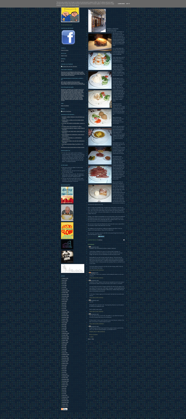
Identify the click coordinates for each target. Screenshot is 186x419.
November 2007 (65, 315)
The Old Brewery (70, 71)
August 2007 (64, 310)
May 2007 (64, 305)
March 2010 (64, 365)
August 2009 (64, 352)
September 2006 (65, 290)
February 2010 (65, 363)
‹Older (92, 339)
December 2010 (65, 381)
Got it (128, 3)
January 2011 (65, 382)
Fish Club (63, 96)
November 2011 (65, 400)
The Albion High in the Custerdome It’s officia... (72, 126)
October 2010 (65, 377)
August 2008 (64, 331)
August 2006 (64, 289)
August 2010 (64, 374)
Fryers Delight (75, 98)
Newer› (89, 339)
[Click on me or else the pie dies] (67, 220)
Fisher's (66, 90)
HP (61, 61)
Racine (81, 74)
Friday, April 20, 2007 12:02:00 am (96, 270)
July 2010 (64, 372)
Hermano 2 (93, 272)
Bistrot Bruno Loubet (79, 71)
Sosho (68, 84)
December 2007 (65, 317)
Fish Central (70, 93)
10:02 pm (100, 239)
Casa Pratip (82, 84)
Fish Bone (82, 96)
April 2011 (64, 388)
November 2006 (65, 294)
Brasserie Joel (64, 71)
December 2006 (65, 296)
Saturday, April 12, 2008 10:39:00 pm (97, 331)
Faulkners (76, 99)
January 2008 (65, 319)
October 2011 (65, 398)
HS (63, 61)
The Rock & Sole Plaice (70, 94)
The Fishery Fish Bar (77, 93)
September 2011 (65, 397)
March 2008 (64, 322)
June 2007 (64, 306)
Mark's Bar (63, 81)
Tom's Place (76, 96)
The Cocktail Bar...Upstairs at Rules (70, 82)
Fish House (76, 97)
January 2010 (65, 361)
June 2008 (64, 328)
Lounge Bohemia (74, 83)
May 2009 (64, 347)
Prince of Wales (76, 74)
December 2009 (65, 359)
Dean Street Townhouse (79, 73)
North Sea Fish (64, 97)
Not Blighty (66, 105)
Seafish (69, 92)
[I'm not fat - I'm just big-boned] (67, 203)
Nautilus (62, 94)
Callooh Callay (64, 84)
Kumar (65, 55)
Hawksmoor (80, 83)
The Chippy (71, 90)
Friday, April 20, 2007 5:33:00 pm (96, 297)
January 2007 (65, 297)
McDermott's (63, 89)
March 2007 (64, 301)
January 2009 (65, 340)
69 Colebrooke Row (70, 81)
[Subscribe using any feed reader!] (66, 111)
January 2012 (65, 404)
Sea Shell (81, 98)
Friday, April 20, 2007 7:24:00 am (96, 277)
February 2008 (65, 320)
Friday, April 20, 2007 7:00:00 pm (96, 311)
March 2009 (64, 343)
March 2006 (64, 280)
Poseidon (76, 89)
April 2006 (64, 282)
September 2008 (65, 333)
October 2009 (65, 356)
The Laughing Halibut (76, 92)
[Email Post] (124, 240)
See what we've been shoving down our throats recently (72, 147)
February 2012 (65, 405)
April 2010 (64, 366)
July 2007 (64, 308)
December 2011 (65, 402)
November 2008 (65, 336)
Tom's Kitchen (71, 97)
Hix (66, 74)
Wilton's (72, 73)
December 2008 (65, 338)
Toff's (66, 93)
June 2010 (64, 370)
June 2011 (64, 391)
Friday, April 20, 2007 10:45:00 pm (96, 323)
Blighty (62, 105)
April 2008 (64, 324)
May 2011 (64, 390)
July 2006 (64, 287)
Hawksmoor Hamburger (69, 75)
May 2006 (64, 283)
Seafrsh (80, 97)
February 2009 (65, 342)
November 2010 (65, 379)
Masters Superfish (65, 99)
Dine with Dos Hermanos (71, 66)
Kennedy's (76, 90)
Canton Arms (63, 73)
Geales (62, 98)
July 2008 (64, 329)
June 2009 (64, 349)
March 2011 (64, 386)
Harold (62, 55)
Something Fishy (70, 89)
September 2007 (65, 312)
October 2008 (65, 335)
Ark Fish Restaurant (79, 94)
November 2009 (65, 358)
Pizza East (63, 74)
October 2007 (65, 313)
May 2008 (64, 326)
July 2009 (64, 351)
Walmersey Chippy (68, 98)
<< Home (91, 336)
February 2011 (65, 384)
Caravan (68, 73)
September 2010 (65, 375)
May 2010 (64, 368)
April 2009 (64, 345)
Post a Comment (94, 334)
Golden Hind (71, 99)
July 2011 (64, 393)
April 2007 (64, 303)
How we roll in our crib (75, 84)
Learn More (121, 3)
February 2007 (65, 299)
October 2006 (65, 292)
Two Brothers (71, 96)
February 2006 (65, 278)
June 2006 (64, 285)
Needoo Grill (70, 74)
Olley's (66, 96)
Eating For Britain (64, 50)
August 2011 (64, 395)
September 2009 (65, 354)
